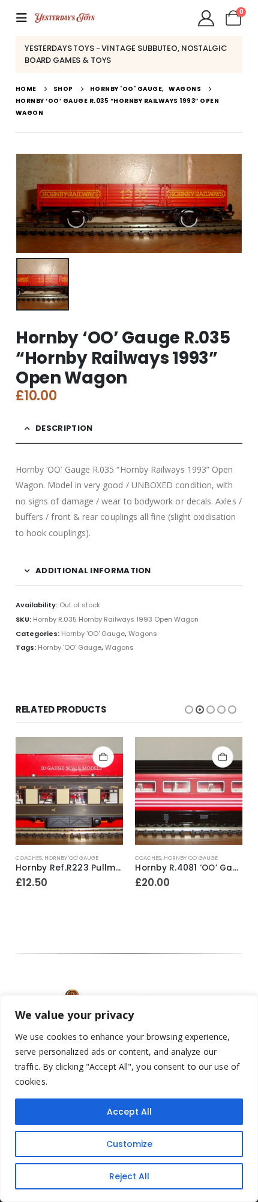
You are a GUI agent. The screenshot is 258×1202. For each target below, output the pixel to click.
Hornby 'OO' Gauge (93, 633)
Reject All (129, 1176)
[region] (129, 1098)
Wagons (142, 633)
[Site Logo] (65, 18)
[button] (25, 18)
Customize (129, 1144)
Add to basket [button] (103, 757)
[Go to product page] (69, 790)
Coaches (29, 858)
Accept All (129, 1112)
